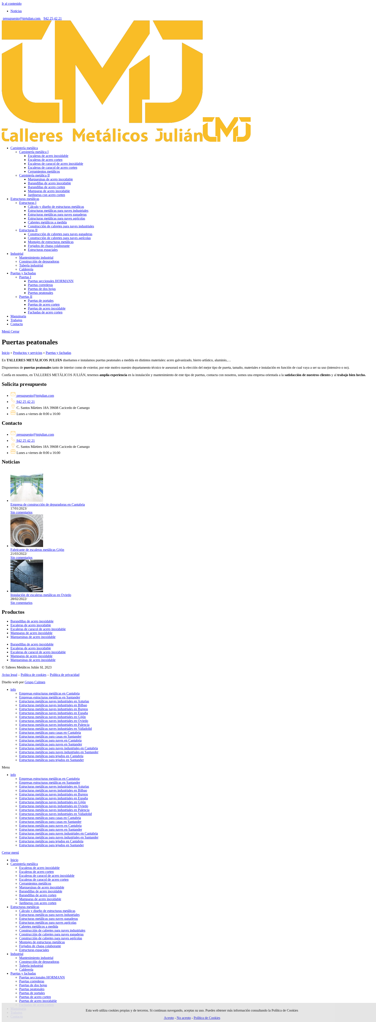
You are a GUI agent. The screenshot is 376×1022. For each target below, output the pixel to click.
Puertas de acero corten (35, 997)
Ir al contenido (12, 3)
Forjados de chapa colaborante (40, 946)
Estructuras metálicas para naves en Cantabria (50, 740)
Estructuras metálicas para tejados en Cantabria (51, 756)
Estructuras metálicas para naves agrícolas (47, 922)
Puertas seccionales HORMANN (42, 977)
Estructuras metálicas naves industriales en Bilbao (53, 705)
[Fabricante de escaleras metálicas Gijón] (26, 546)
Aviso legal (9, 675)
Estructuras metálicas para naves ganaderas (48, 918)
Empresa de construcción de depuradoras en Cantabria (47, 504)
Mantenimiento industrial (36, 958)
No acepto (184, 1018)
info (13, 689)
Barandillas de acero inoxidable (32, 621)
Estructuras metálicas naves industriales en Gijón (52, 717)
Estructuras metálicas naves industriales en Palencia (54, 725)
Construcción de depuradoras (39, 962)
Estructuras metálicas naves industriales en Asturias (54, 701)
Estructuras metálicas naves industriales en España (53, 713)
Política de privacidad (64, 675)
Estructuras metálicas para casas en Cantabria (50, 732)
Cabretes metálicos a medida (38, 926)
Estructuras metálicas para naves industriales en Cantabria (58, 748)
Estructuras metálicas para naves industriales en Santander (58, 752)
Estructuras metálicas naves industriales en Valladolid (55, 728)
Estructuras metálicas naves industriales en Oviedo (53, 721)
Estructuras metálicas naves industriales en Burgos (53, 709)
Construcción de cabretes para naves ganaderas (51, 934)
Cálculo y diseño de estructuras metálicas (47, 911)
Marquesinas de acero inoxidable (32, 637)
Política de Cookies (207, 1018)
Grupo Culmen (35, 682)
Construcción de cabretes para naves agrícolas (50, 938)
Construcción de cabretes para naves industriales (52, 930)
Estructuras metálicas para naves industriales (49, 915)
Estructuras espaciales (34, 950)
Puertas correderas (31, 981)
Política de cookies (33, 675)
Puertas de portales (32, 993)
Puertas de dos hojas (33, 985)
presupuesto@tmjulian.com (22, 18)
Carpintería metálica (24, 864)
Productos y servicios (27, 353)
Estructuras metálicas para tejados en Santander (51, 760)
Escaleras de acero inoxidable (30, 625)
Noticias (16, 11)
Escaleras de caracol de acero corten (44, 879)
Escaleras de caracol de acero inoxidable (38, 629)
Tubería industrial (31, 965)
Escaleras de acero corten (36, 872)
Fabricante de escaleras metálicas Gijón (37, 550)
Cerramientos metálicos (35, 883)
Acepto (169, 1018)
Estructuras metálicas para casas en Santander (50, 736)
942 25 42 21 (53, 18)
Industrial (16, 954)
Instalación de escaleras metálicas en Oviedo (40, 595)
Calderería (26, 969)
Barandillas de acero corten (37, 895)
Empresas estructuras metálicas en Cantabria (49, 693)
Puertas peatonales (31, 989)
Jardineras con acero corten (37, 903)
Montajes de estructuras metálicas (42, 942)
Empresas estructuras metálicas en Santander (49, 697)
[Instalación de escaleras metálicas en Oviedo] (26, 591)
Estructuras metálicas (24, 907)
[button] (188, 767)
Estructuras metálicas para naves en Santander (50, 744)
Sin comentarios (21, 512)
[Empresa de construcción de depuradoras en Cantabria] (26, 500)
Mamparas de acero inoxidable (31, 633)
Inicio (6, 353)
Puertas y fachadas (58, 353)
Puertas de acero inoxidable (38, 1001)
